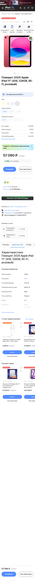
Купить (12, 352)
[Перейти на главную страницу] (10, 8)
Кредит (5, 187)
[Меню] (3, 8)
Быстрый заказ (25, 169)
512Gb (19, 111)
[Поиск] (20, 8)
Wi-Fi (4, 120)
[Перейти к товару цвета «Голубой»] (8, 104)
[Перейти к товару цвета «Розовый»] (17, 104)
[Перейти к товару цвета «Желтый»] (3, 104)
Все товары (29, 319)
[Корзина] (32, 8)
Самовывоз (8, 213)
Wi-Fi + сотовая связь (15, 120)
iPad (8, 14)
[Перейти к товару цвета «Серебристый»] (12, 104)
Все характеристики (8, 139)
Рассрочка (6, 189)
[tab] (5, 244)
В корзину (9, 169)
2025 (25, 278)
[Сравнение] (24, 8)
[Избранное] (28, 8)
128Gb (5, 111)
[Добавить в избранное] (21, 323)
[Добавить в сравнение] (21, 326)
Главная (4, 14)
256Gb (12, 111)
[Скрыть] (33, 2)
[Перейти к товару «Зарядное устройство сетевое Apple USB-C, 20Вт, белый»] (12, 329)
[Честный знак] (30, 38)
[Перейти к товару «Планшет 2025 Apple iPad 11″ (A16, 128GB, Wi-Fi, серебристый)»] (12, 374)
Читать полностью (8, 312)
